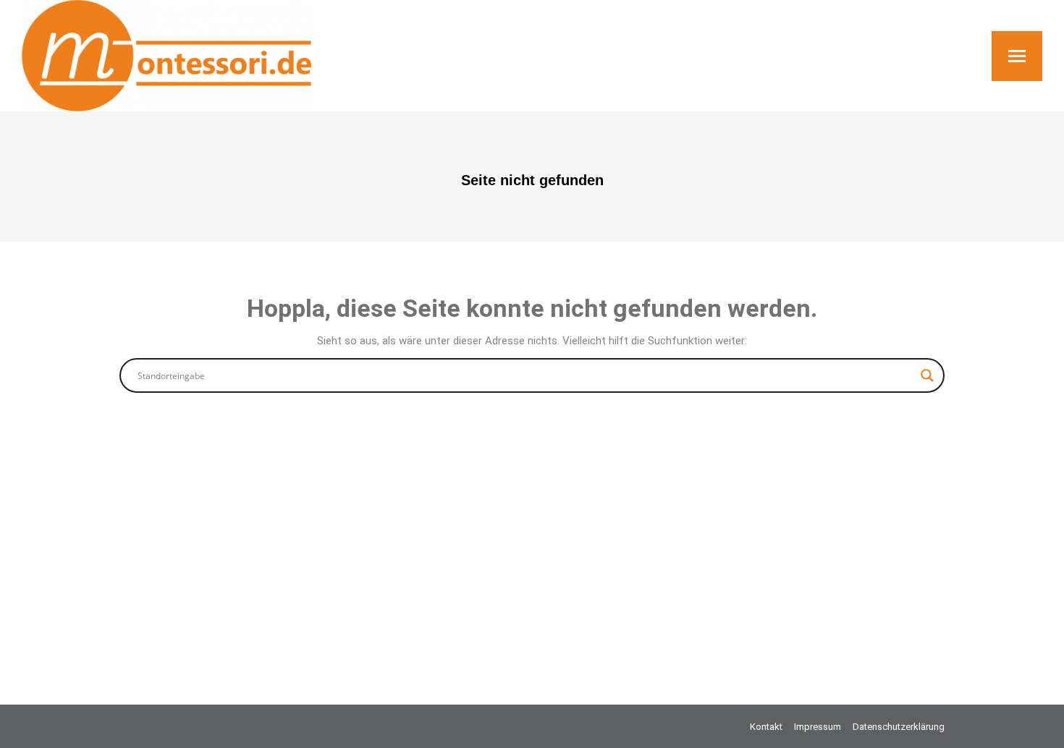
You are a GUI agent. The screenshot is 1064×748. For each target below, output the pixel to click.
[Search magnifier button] (927, 375)
